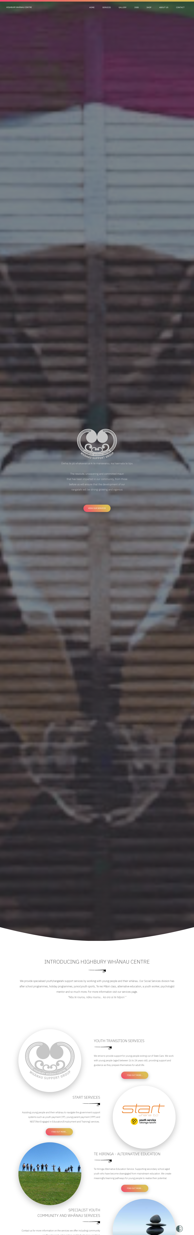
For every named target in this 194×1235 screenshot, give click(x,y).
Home (92, 7)
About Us (163, 7)
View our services (97, 508)
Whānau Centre (19, 7)
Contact (180, 7)
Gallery (122, 7)
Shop (149, 7)
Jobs (136, 7)
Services (106, 7)
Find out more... (135, 1075)
